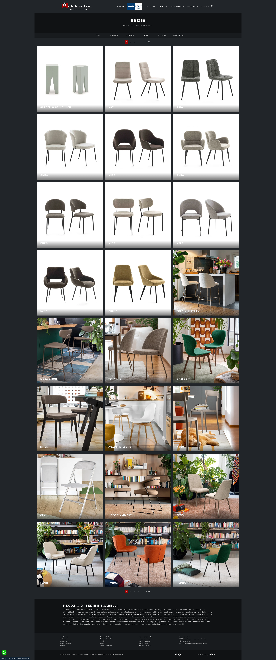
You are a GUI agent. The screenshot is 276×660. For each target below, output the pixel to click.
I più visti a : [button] (178, 35)
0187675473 (186, 641)
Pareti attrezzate (106, 645)
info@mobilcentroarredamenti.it (195, 643)
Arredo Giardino (145, 645)
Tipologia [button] (162, 35)
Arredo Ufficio (144, 643)
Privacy (3, 658)
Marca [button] (97, 35)
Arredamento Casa (137, 25)
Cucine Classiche (106, 639)
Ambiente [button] (114, 35)
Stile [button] (146, 35)
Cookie (10, 658)
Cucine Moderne (106, 637)
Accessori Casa (144, 639)
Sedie (150, 25)
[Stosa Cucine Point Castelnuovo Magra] (135, 6)
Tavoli (102, 641)
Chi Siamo (64, 637)
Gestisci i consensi (22, 658)
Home (125, 25)
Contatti (205, 6)
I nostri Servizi (65, 643)
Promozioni (192, 6)
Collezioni (151, 6)
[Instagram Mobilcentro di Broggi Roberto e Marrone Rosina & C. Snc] (179, 654)
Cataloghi (163, 6)
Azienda (120, 6)
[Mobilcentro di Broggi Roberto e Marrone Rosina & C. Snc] (77, 6)
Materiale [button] (130, 35)
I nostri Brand (65, 641)
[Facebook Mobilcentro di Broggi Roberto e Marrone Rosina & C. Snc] (175, 654)
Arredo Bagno (144, 641)
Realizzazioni (177, 6)
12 (149, 42)
